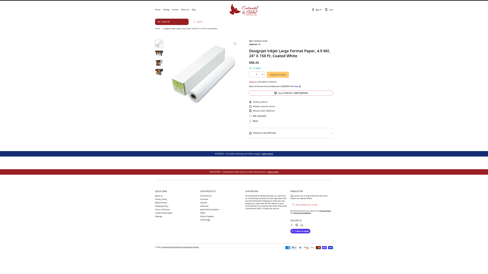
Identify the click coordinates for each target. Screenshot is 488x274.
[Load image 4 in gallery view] (159, 72)
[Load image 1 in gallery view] (159, 44)
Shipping (253, 81)
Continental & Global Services (172, 247)
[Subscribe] (330, 205)
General (203, 202)
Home (157, 29)
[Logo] (244, 9)
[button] (253, 121)
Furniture (204, 199)
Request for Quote (278, 74)
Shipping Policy (161, 206)
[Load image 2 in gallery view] (159, 53)
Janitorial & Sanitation (209, 209)
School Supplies (207, 216)
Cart (331, 10)
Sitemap (158, 216)
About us (159, 195)
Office (202, 213)
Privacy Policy (161, 199)
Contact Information (164, 213)
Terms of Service (162, 209)
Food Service (205, 195)
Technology (205, 219)
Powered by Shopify (191, 247)
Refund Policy (161, 202)
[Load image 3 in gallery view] (159, 63)
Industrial (204, 206)
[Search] (193, 22)
